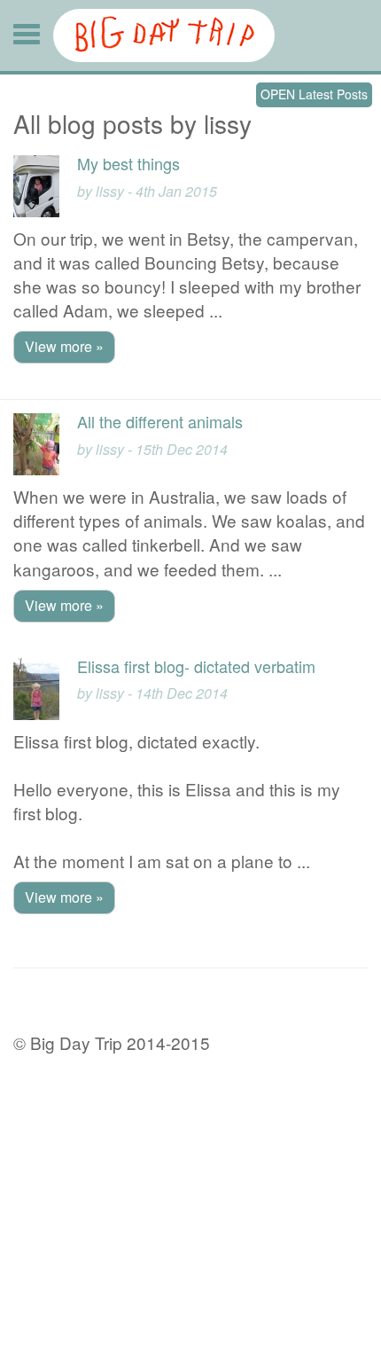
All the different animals (160, 421)
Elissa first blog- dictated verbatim (196, 666)
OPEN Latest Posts (314, 94)
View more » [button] (64, 346)
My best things (128, 163)
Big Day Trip (164, 35)
